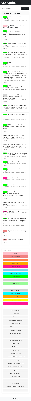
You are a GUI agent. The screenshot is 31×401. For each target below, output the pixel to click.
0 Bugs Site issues (15, 323)
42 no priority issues (16, 290)
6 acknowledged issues (15, 256)
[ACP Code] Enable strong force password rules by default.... (15, 88)
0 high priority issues (15, 300)
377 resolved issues (15, 276)
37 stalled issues (15, 266)
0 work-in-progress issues (15, 273)
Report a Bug (25, 8)
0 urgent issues (15, 303)
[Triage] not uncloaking (15, 186)
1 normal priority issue (15, 296)
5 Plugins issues (15, 370)
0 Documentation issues (15, 330)
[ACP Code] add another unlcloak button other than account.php (15, 146)
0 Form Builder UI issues (15, 340)
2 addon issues (15, 283)
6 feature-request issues (16, 270)
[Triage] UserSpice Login (15, 212)
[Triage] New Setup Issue (15, 163)
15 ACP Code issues (15, 310)
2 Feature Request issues (15, 333)
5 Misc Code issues (15, 346)
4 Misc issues (15, 343)
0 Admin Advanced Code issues (15, 317)
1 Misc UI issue (15, 350)
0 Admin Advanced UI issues (15, 320)
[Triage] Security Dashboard (15, 241)
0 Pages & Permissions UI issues (16, 366)
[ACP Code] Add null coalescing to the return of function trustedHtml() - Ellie (15, 108)
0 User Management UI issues (15, 390)
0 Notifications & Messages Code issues (15, 356)
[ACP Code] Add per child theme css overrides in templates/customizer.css (15, 138)
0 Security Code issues (15, 373)
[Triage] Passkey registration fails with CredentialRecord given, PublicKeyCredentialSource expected (15, 195)
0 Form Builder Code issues (15, 336)
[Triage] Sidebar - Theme (15, 179)
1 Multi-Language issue (15, 353)
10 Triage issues (15, 383)
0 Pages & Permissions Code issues (15, 363)
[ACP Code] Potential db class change (15, 65)
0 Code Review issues (15, 327)
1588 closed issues (15, 280)
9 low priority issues (15, 293)
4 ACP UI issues (15, 313)
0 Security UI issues (15, 376)
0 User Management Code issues (15, 386)
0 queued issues (15, 260)
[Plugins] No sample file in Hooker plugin (15, 46)
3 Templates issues (15, 380)
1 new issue (15, 253)
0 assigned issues (15, 263)
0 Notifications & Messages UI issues (15, 360)
